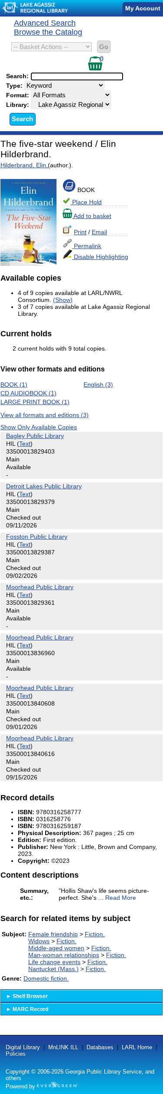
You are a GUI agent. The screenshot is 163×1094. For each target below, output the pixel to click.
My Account (142, 8)
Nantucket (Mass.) (53, 968)
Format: (18, 95)
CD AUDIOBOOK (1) (28, 393)
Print (80, 232)
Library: (18, 104)
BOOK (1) (13, 384)
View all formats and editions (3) (44, 414)
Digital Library (23, 1047)
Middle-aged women (56, 948)
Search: (18, 76)
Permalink (86, 245)
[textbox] (72, 76)
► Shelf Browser (27, 996)
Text (24, 443)
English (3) (98, 384)
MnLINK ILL (63, 1047)
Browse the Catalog (48, 32)
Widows (39, 941)
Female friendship (53, 934)
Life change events (54, 961)
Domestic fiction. (46, 978)
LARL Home (137, 1047)
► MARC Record (27, 1009)
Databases (99, 1047)
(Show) (63, 299)
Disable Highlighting (100, 256)
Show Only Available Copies (38, 427)
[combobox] (77, 76)
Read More (120, 897)
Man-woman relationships (63, 954)
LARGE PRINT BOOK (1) (35, 401)
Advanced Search (45, 23)
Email (99, 232)
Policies (16, 1054)
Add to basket (91, 215)
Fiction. (95, 934)
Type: (15, 85)
